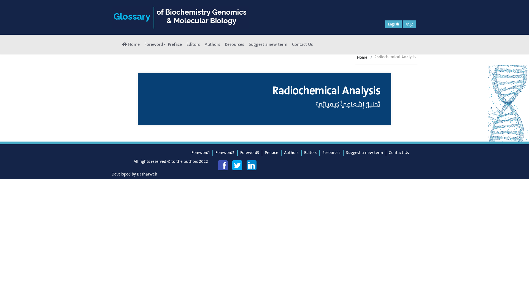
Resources (234, 44)
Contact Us (302, 44)
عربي (409, 24)
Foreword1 (200, 152)
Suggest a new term (268, 44)
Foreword (153, 44)
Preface (175, 44)
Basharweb (147, 174)
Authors (212, 44)
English (393, 24)
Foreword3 (249, 152)
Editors (193, 44)
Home (133, 44)
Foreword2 (224, 152)
